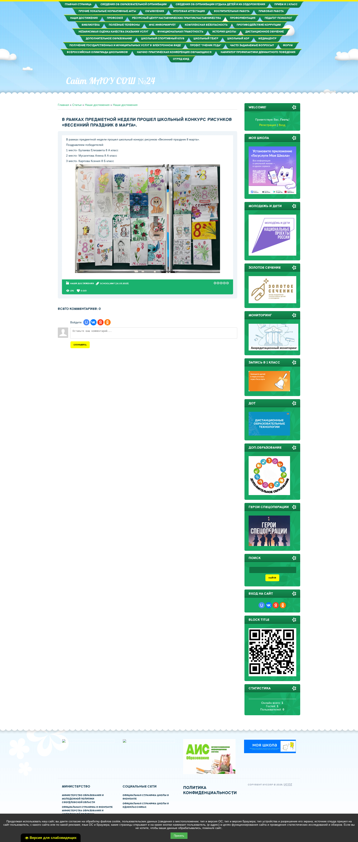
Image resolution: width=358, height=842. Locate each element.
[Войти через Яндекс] (100, 322)
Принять (179, 835)
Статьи (77, 104)
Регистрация (267, 125)
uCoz (288, 784)
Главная (63, 104)
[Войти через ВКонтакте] (93, 322)
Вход (282, 125)
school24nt (107, 283)
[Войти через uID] (86, 322)
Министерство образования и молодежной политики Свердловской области (83, 799)
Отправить (80, 344)
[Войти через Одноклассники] (107, 322)
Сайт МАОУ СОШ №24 (110, 81)
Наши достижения (97, 104)
